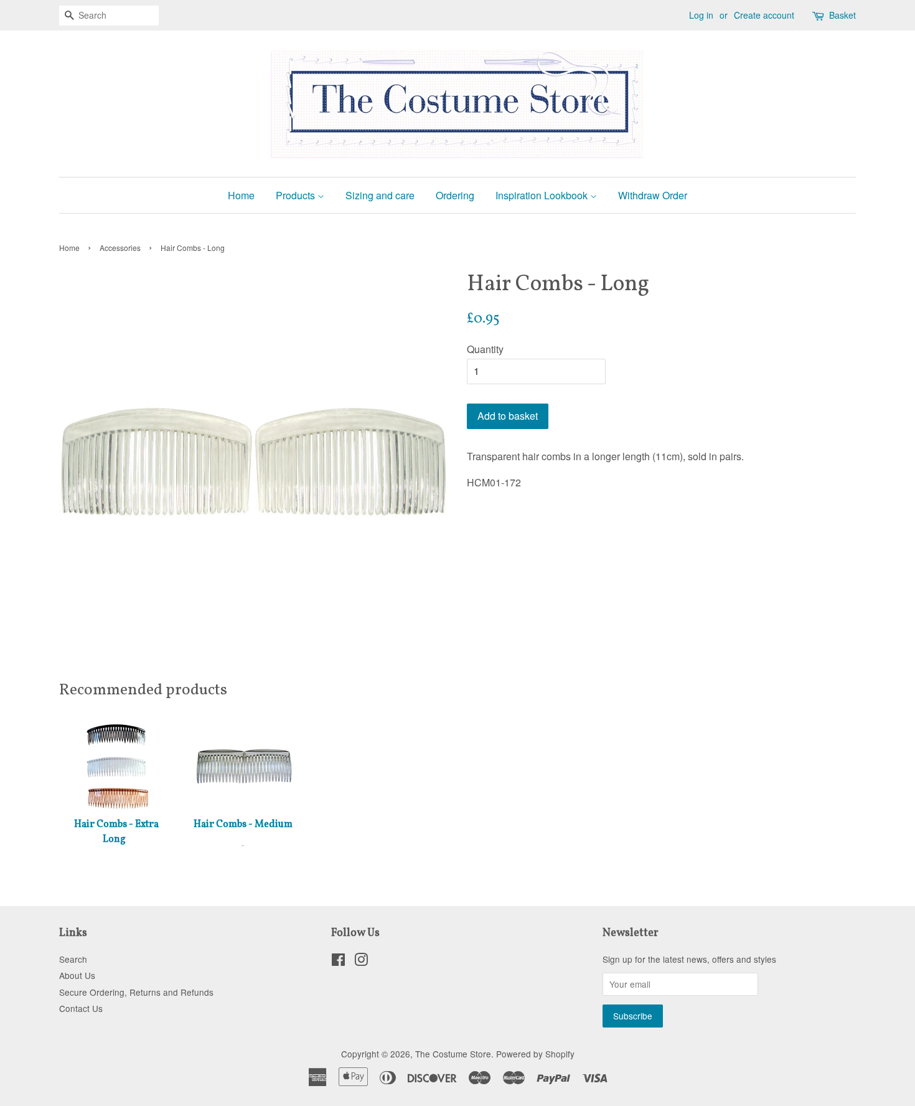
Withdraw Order (652, 195)
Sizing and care (380, 195)
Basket (842, 15)
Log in (701, 15)
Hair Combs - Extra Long (116, 832)
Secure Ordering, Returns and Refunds (136, 992)
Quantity (485, 349)
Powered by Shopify (535, 1053)
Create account (764, 15)
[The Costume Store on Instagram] (361, 961)
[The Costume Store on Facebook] (338, 961)
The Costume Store (453, 1053)
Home (241, 195)
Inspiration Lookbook (542, 195)
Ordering (455, 195)
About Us (77, 975)
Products (296, 195)
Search (73, 959)
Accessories (120, 247)
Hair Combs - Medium (243, 824)
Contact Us (81, 1008)
